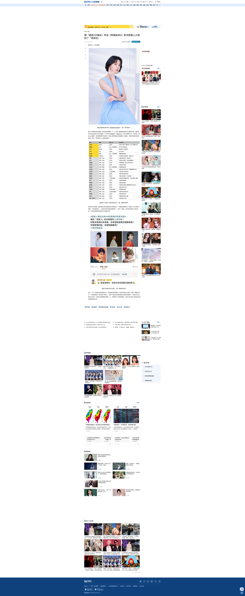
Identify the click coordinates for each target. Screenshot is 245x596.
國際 (138, 5)
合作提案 (122, 586)
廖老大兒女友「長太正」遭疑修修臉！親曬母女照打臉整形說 (93, 553)
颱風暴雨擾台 (102, 5)
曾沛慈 (100, 127)
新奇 (154, 5)
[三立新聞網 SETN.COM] (85, 5)
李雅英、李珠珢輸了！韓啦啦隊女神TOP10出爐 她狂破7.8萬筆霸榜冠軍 (111, 569)
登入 (160, 1)
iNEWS (129, 1)
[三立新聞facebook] (144, 581)
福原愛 (113, 134)
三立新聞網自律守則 (112, 586)
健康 (134, 5)
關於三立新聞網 (94, 586)
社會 (124, 5)
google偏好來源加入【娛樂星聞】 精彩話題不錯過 (126, 322)
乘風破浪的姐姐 (114, 127)
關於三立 (86, 586)
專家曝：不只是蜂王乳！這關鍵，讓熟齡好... (125, 327)
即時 (89, 5)
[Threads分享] (85, 51)
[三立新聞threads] (159, 581)
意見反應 (129, 586)
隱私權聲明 (103, 586)
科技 (157, 5)
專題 (151, 5)
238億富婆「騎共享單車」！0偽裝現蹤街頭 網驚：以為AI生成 (130, 537)
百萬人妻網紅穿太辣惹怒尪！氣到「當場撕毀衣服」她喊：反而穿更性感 (112, 537)
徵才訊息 (142, 586)
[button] (156, 2)
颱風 (90, 407)
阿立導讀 (140, 1)
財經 (147, 5)
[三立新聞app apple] (88, 589)
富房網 (152, 1)
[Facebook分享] (85, 45)
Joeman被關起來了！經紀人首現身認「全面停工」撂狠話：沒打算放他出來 (93, 569)
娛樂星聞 (124, 1)
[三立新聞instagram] (148, 581)
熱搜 (114, 5)
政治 (121, 5)
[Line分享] (85, 48)
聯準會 (134, 407)
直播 (118, 5)
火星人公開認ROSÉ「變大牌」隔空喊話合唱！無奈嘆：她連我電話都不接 (111, 553)
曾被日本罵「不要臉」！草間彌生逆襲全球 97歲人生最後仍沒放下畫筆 (130, 569)
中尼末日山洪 (94, 5)
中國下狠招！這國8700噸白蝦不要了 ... (124, 324)
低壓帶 (106, 407)
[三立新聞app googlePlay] (98, 589)
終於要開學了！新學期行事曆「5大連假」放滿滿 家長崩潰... (151, 260)
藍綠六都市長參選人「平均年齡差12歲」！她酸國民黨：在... (111, 367)
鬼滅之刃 (119, 134)
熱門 (108, 5)
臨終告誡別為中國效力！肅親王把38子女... (96, 324)
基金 (126, 407)
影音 (111, 5)
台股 (118, 407)
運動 (144, 5)
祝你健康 (134, 1)
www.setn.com (96, 592)
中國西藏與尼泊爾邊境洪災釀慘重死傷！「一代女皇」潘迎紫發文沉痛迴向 (93, 537)
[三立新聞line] (152, 581)
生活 (131, 5)
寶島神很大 (146, 1)
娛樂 (128, 5)
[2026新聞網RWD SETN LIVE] (102, 1)
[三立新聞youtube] (140, 581)
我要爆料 (135, 586)
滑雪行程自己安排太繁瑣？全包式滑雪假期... (96, 327)
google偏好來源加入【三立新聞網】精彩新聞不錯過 (98, 322)
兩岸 (141, 5)
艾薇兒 (101, 134)
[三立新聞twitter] (155, 581)
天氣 (98, 407)
